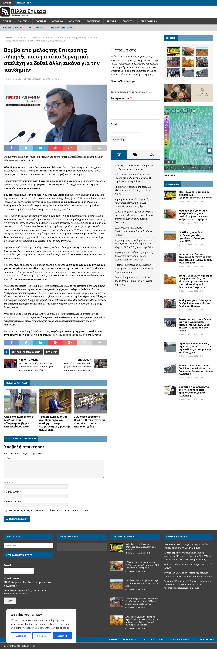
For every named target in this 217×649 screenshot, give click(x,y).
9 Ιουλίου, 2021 (15, 78)
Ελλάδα (49, 78)
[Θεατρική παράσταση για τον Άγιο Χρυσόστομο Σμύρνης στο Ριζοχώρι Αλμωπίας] (170, 390)
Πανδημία (51, 352)
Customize (20, 635)
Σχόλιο (7, 458)
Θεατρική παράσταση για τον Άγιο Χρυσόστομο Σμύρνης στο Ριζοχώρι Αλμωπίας (133, 281)
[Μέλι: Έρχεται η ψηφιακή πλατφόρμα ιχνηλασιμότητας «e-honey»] (173, 51)
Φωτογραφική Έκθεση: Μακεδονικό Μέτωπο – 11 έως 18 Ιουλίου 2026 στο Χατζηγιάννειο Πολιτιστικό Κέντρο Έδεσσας (188, 556)
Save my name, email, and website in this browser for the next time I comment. (48, 510)
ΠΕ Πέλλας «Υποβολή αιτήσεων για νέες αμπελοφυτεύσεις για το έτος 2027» (133, 190)
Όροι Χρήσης (130, 639)
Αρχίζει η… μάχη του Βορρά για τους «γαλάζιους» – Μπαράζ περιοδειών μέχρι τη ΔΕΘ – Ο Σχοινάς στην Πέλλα (134, 244)
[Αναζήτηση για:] (28, 545)
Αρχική (7, 2)
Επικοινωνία (24, 2)
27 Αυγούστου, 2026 (189, 309)
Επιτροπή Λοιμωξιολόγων (26, 352)
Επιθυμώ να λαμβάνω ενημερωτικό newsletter (27, 584)
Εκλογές (127, 21)
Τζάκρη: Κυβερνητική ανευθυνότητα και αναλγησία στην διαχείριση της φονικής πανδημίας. (54, 423)
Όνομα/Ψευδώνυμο (123, 81)
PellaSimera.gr (34, 78)
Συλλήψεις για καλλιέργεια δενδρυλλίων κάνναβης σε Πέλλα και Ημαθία (134, 231)
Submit (10, 600)
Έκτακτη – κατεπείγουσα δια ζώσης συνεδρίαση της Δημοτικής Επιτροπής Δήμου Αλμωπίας (134, 268)
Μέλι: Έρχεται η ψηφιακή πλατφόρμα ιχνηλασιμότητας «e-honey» (141, 547)
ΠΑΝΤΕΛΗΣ (169, 544)
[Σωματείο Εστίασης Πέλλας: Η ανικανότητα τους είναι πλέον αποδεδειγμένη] (90, 401)
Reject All (42, 635)
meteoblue (169, 175)
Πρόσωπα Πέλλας (13, 27)
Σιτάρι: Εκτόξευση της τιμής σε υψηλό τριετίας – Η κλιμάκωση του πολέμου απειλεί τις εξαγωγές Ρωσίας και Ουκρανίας (195, 281)
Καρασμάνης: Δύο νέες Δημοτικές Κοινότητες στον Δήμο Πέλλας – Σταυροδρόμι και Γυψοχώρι (132, 203)
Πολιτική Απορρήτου (182, 639)
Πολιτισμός (93, 21)
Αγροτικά (57, 21)
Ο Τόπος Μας (37, 27)
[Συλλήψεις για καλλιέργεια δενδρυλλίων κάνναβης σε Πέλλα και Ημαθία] (202, 62)
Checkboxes (12, 578)
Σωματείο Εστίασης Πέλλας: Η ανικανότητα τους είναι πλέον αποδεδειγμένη (89, 421)
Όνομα (8, 482)
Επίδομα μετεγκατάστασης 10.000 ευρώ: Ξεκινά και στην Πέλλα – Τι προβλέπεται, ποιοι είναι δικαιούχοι (188, 584)
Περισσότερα (148, 21)
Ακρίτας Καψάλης (172, 564)
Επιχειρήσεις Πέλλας (62, 27)
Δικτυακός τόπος (12, 501)
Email (114, 124)
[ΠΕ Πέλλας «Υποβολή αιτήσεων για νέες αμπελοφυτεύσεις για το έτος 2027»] (202, 51)
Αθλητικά (74, 21)
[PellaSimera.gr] (23, 16)
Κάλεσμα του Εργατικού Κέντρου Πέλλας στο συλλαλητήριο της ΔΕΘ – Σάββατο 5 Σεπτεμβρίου (134, 178)
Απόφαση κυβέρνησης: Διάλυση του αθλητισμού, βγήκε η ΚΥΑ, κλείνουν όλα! (19, 421)
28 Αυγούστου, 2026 (189, 201)
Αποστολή (118, 139)
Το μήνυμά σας (121, 98)
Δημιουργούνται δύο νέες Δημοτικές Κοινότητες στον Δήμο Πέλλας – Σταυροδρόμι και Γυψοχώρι (134, 256)
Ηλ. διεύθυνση (12, 491)
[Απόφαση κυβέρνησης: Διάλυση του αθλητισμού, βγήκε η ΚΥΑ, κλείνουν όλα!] (20, 401)
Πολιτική (41, 21)
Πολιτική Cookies (154, 639)
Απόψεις (111, 21)
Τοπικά (7, 21)
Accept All (62, 635)
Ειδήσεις (22, 21)
